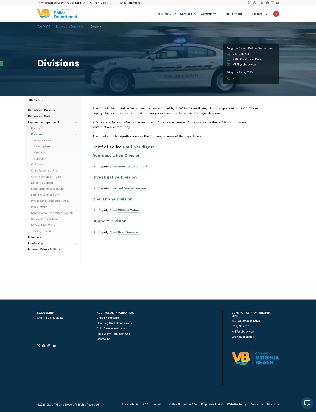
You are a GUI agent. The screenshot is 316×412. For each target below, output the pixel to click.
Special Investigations (44, 219)
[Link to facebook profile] (43, 346)
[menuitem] (166, 13)
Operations (41, 152)
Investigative (42, 146)
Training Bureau (41, 231)
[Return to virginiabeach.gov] (255, 358)
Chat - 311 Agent (130, 2)
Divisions (96, 26)
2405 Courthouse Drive (247, 59)
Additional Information (115, 312)
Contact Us (103, 338)
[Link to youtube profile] (54, 346)
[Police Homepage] (57, 13)
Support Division (109, 221)
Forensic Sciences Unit (45, 194)
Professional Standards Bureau (50, 200)
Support (39, 158)
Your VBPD (164, 13)
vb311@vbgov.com (243, 331)
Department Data (39, 116)
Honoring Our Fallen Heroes (114, 323)
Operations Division (112, 199)
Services (186, 13)
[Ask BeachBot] (307, 403)
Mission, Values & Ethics (44, 249)
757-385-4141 (241, 53)
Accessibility (130, 404)
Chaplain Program (108, 317)
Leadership (35, 243)
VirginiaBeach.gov (52, 2)
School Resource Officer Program (52, 212)
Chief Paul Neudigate (50, 317)
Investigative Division (114, 177)
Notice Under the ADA (183, 404)
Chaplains (37, 164)
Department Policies (41, 110)
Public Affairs (234, 13)
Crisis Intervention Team (46, 176)
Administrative (42, 140)
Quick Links (74, 2)
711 (235, 78)
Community (208, 13)
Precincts (37, 128)
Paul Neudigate (139, 147)
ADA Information (153, 404)
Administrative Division (116, 155)
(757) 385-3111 (240, 326)
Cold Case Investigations (112, 328)
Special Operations (43, 224)
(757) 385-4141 (102, 2)
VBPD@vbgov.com (244, 64)
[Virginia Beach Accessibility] (255, 2)
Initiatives (34, 237)
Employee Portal (212, 404)
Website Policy (236, 404)
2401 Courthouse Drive (246, 320)
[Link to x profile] (38, 346)
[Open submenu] (175, 14)
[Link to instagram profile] (48, 346)
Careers (256, 13)
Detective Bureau (42, 182)
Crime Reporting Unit (44, 170)
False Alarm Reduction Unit (47, 188)
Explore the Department (70, 26)
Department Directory (265, 404)
